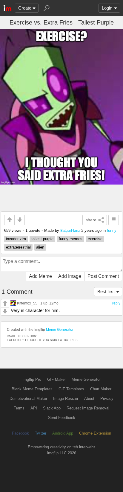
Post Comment (103, 276)
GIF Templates (71, 389)
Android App (62, 433)
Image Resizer (65, 398)
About (89, 398)
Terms (19, 408)
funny (111, 230)
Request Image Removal (88, 408)
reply (116, 303)
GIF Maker (56, 379)
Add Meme (40, 276)
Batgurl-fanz (70, 230)
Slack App (52, 408)
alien (40, 247)
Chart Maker (100, 389)
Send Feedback (61, 417)
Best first (106, 291)
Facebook (20, 433)
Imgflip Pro (31, 379)
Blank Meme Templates (32, 389)
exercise (95, 239)
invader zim (16, 239)
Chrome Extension (95, 433)
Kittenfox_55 (27, 303)
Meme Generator (59, 330)
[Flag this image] (113, 220)
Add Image (69, 276)
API (33, 408)
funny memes (70, 239)
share (91, 219)
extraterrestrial (18, 247)
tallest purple (42, 239)
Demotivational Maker (28, 398)
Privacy (106, 398)
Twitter (40, 433)
